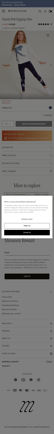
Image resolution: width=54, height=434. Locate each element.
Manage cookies (27, 219)
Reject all (27, 225)
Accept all (27, 232)
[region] (27, 217)
